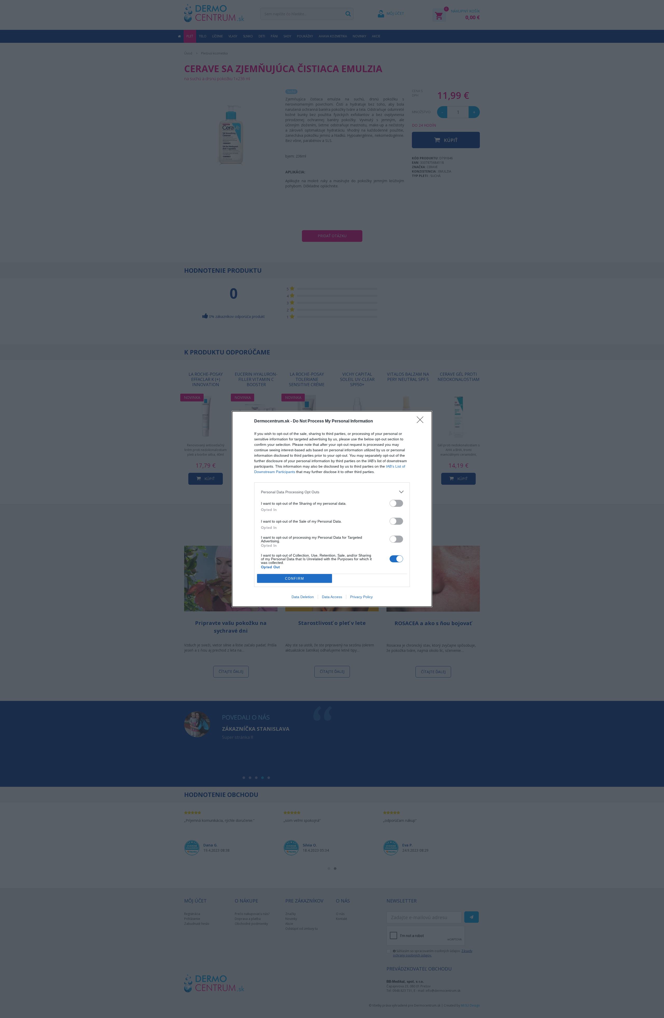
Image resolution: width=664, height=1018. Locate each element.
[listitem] (332, 492)
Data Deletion (303, 597)
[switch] (396, 503)
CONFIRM (294, 578)
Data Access (332, 597)
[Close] (422, 421)
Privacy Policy (361, 597)
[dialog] (332, 509)
